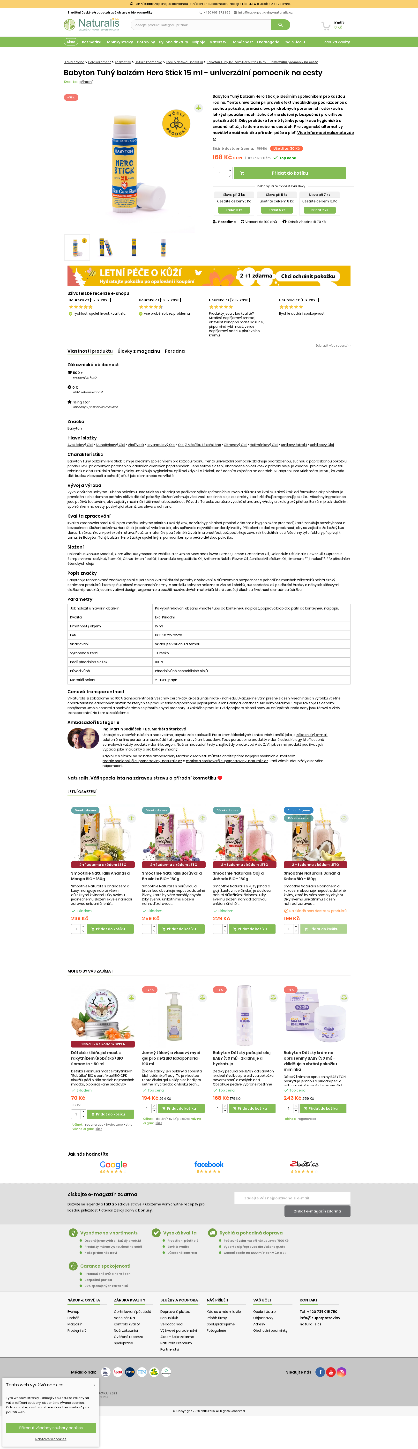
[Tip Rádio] (154, 1372)
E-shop (73, 1311)
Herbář (73, 1317)
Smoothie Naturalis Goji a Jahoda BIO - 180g (238, 876)
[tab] (90, 351)
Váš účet (262, 1300)
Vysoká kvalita (180, 1233)
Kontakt (309, 1300)
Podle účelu (294, 42)
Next (198, 162)
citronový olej (235, 444)
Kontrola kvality (127, 1324)
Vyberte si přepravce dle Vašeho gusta (254, 1247)
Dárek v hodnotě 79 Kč (307, 221)
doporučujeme (298, 810)
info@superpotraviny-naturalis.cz (265, 12)
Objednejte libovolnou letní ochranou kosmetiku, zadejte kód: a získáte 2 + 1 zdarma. (213, 4)
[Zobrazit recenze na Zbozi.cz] (304, 1165)
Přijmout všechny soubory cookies (51, 1428)
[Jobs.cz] (130, 1372)
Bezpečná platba (98, 1280)
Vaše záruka (124, 1317)
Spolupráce (123, 1343)
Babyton (74, 428)
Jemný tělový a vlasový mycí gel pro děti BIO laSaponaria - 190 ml (171, 1058)
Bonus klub (169, 1317)
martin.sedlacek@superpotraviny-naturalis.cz (142, 760)
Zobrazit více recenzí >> (333, 345)
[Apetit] (118, 1372)
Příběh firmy (217, 1317)
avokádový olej (80, 444)
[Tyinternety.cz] (166, 1372)
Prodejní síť (76, 1330)
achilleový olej (322, 444)
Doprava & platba (175, 1311)
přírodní (86, 81)
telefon (109, 739)
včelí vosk (136, 444)
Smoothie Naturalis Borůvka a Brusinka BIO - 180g (172, 876)
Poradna (175, 351)
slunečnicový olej (110, 444)
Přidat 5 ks (277, 210)
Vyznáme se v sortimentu (109, 1233)
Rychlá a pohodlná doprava (251, 1233)
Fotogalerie (216, 1330)
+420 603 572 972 (216, 12)
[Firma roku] (209, 1391)
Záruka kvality (337, 42)
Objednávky (263, 1317)
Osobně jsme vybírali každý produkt (112, 1241)
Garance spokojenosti (105, 1266)
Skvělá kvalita (178, 1247)
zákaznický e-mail (311, 734)
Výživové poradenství (178, 1330)
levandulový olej (161, 444)
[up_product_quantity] (83, 926)
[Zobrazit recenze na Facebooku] (209, 1165)
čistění (161, 1119)
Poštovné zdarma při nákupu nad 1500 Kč (256, 1241)
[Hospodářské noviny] (142, 1372)
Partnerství (169, 1349)
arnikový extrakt (294, 444)
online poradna (132, 739)
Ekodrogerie (268, 42)
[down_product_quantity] (83, 931)
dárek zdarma (85, 810)
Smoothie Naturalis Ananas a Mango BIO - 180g (100, 876)
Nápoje (198, 42)
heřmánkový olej (264, 444)
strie (129, 1124)
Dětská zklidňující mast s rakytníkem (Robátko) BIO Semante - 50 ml (97, 1058)
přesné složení (278, 698)
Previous (71, 162)
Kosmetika (91, 42)
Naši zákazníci (126, 1330)
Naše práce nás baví (100, 1253)
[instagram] (341, 1372)
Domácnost (242, 42)
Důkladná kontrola (182, 1253)
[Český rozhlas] (106, 1372)
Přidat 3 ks (234, 210)
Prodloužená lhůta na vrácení (107, 1274)
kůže (99, 1129)
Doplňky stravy (119, 42)
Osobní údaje (264, 1311)
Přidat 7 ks (319, 210)
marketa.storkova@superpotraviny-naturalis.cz (227, 760)
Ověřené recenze (128, 1336)
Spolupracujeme (221, 1324)
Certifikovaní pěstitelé (132, 1311)
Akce (71, 41)
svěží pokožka (179, 1119)
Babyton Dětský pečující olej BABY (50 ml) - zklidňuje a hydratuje (241, 1058)
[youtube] (331, 1372)
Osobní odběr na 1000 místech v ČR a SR (255, 1253)
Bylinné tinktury (173, 42)
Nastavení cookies (51, 1439)
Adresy (259, 1324)
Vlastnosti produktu (90, 351)
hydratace (114, 1124)
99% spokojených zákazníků (106, 1286)
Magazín (342, 52)
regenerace (94, 1124)
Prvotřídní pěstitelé (182, 1241)
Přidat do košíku (274, 173)
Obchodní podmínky (270, 1330)
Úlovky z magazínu (139, 351)
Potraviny (146, 42)
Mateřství (218, 42)
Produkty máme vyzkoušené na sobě (113, 1247)
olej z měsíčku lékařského (199, 444)
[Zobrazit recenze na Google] (113, 1165)
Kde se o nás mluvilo (224, 1311)
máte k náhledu (222, 698)
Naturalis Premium (176, 1343)
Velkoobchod (171, 1324)
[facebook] (320, 1372)
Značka (75, 421)
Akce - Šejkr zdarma (177, 1336)
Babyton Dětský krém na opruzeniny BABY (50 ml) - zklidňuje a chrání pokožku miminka (310, 1061)
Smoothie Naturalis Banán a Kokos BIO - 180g (312, 876)
